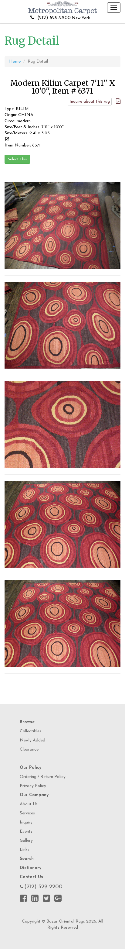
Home (15, 61)
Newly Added (32, 740)
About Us (29, 804)
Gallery (26, 840)
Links (24, 850)
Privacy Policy (33, 786)
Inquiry (26, 822)
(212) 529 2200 (43, 887)
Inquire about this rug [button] (89, 101)
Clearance (29, 749)
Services (27, 813)
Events (26, 831)
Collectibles (30, 731)
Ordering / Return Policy (43, 777)
